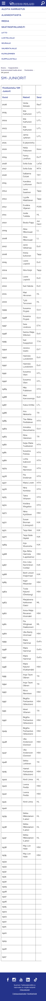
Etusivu (3, 68)
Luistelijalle (8, 38)
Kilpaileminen (8, 54)
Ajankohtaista (11, 15)
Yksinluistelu (28, 70)
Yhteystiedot (25, 990)
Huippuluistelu (9, 59)
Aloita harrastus (13, 9)
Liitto (4, 33)
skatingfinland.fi (13, 27)
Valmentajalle (9, 48)
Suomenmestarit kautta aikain (11, 70)
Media (5, 21)
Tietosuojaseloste (19, 994)
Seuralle (6, 43)
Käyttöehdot (32, 994)
